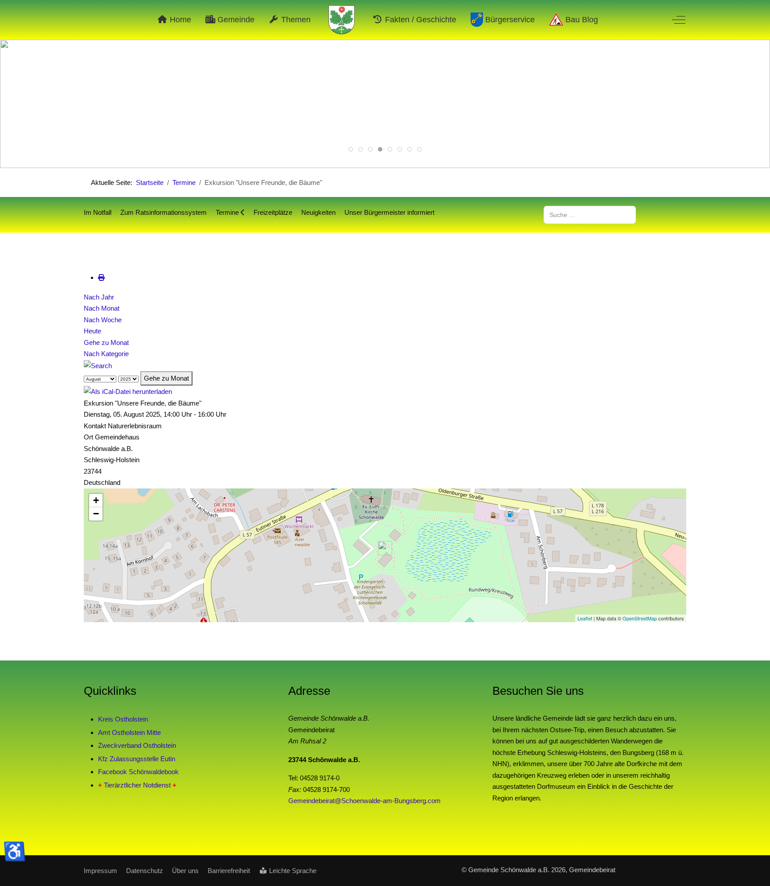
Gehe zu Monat (106, 342)
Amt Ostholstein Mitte (129, 732)
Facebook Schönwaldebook (138, 771)
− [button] (96, 513)
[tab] (350, 149)
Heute (92, 331)
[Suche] (98, 365)
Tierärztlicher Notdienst (137, 785)
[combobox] (590, 214)
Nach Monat (101, 308)
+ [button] (96, 500)
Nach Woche (103, 320)
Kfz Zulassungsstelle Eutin (136, 759)
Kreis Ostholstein (123, 719)
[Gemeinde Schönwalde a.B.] (341, 19)
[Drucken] (101, 277)
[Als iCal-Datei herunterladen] (128, 391)
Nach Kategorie (106, 353)
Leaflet (585, 618)
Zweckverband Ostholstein (137, 745)
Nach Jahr (99, 297)
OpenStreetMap (640, 618)
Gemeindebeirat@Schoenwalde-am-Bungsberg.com (364, 800)
